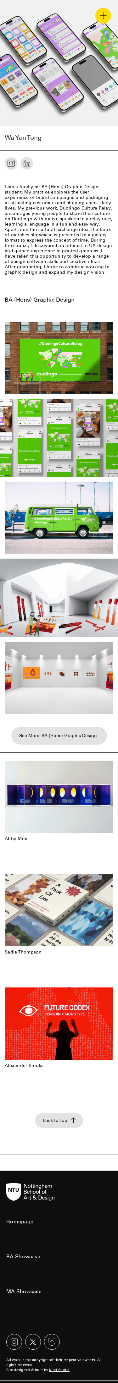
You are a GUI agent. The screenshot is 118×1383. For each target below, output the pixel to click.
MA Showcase (24, 1291)
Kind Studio (59, 1370)
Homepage (19, 1222)
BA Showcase (23, 1257)
